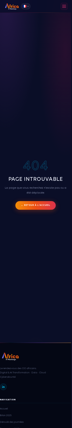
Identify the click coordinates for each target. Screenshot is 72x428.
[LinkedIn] (3, 386)
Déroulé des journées (12, 422)
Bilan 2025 (6, 415)
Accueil (4, 408)
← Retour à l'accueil (35, 205)
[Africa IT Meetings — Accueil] (11, 6)
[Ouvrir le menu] (64, 6)
